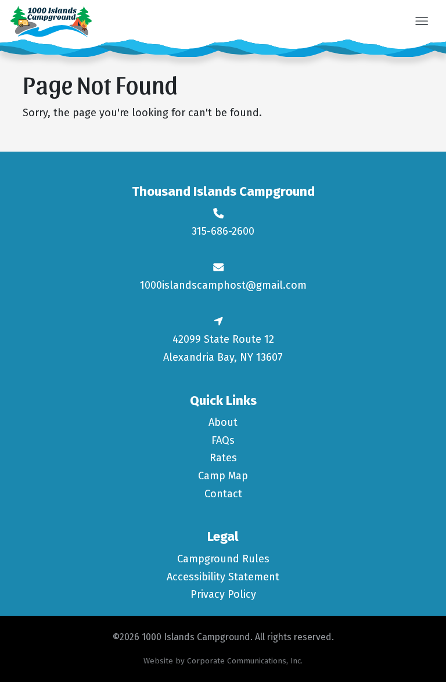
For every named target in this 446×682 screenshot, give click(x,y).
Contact (223, 493)
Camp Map (223, 475)
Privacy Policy (223, 594)
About (223, 422)
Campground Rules (223, 558)
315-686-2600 (223, 231)
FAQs (223, 440)
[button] (421, 22)
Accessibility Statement (223, 576)
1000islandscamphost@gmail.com (223, 285)
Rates (223, 457)
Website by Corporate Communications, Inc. (223, 661)
